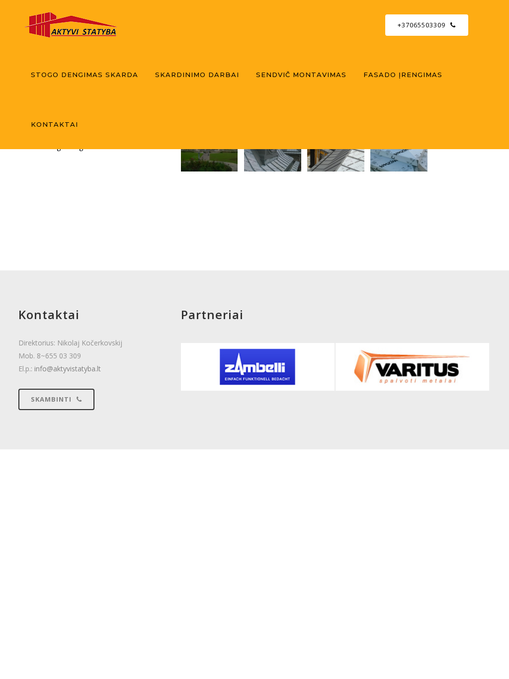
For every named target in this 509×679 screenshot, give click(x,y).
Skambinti (51, 399)
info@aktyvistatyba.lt (67, 368)
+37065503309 (421, 24)
